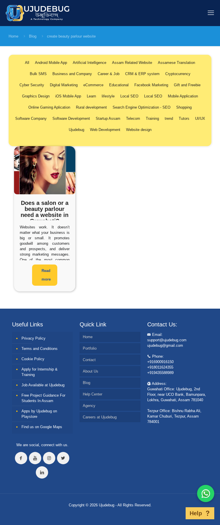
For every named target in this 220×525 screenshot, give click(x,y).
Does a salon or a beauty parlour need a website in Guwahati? (44, 212)
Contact (89, 360)
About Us (90, 371)
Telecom (133, 118)
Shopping (184, 107)
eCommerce (93, 85)
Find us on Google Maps (41, 427)
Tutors (184, 118)
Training (152, 118)
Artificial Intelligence (89, 62)
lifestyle (108, 96)
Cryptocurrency (177, 74)
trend (169, 118)
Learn (91, 96)
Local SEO (129, 96)
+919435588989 (160, 373)
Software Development (71, 118)
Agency (89, 405)
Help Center (92, 394)
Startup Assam (108, 118)
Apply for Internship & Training (39, 372)
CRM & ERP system (142, 74)
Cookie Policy (32, 359)
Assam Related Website (132, 62)
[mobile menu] (211, 13)
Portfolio (90, 348)
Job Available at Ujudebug (42, 385)
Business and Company (72, 74)
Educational (119, 85)
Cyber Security (31, 85)
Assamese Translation (176, 62)
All (27, 62)
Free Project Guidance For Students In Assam (43, 398)
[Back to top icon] (177, 513)
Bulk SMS (38, 74)
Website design (139, 130)
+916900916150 (160, 362)
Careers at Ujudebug (100, 417)
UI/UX (200, 118)
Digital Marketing (64, 85)
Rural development (91, 107)
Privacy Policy (33, 338)
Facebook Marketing (151, 85)
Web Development (105, 130)
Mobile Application (183, 96)
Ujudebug (76, 130)
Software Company (31, 118)
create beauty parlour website (71, 36)
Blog (32, 36)
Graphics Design (36, 96)
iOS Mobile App (68, 96)
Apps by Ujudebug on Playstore (39, 414)
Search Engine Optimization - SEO (141, 107)
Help (196, 513)
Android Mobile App (51, 62)
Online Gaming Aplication (49, 107)
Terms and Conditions (39, 348)
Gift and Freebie (187, 85)
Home (13, 36)
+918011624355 (160, 367)
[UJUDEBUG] (37, 13)
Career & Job (108, 74)
